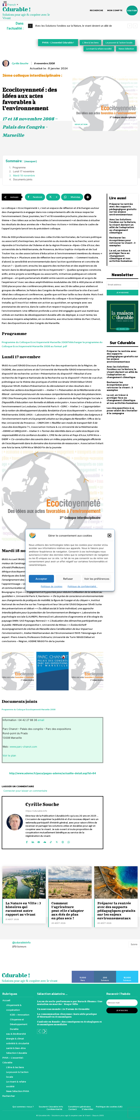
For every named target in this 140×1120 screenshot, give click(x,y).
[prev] (130, 26)
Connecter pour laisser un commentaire (25, 790)
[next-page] (45, 1031)
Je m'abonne (122, 292)
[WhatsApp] (68, 841)
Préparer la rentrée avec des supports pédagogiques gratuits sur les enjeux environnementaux (122, 209)
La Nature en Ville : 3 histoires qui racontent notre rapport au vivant (23, 908)
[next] (135, 26)
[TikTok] (51, 841)
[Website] (62, 841)
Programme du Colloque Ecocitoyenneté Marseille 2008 (35, 342)
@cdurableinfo (21, 942)
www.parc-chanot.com (23, 746)
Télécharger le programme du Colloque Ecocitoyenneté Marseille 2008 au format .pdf (52, 344)
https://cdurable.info (36, 810)
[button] (109, 535)
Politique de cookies (51, 586)
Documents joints (22, 179)
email (41, 720)
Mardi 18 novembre (24, 175)
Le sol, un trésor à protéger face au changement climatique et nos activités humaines (120, 256)
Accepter (41, 578)
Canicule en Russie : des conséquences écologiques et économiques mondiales (69, 1023)
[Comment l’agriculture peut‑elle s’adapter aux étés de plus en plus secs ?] (70, 882)
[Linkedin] (32, 841)
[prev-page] (39, 1031)
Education (81, 124)
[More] (87, 197)
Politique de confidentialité (82, 586)
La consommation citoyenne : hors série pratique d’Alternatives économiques (67, 1015)
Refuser (68, 578)
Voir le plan (9, 755)
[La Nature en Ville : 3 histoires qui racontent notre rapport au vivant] (24, 882)
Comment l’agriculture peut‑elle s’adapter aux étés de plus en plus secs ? (67, 910)
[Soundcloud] (44, 841)
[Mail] (38, 841)
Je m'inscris (122, 1010)
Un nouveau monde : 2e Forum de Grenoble (63, 1008)
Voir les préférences (96, 578)
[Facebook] (26, 841)
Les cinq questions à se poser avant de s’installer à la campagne (122, 410)
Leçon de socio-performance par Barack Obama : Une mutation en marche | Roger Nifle (69, 1002)
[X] (56, 841)
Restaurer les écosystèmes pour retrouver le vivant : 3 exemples (122, 241)
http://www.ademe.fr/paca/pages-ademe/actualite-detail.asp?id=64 (52, 773)
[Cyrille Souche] (6, 63)
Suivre (134, 944)
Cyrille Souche (20, 63)
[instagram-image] (9, 961)
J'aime (83, 972)
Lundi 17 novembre (23, 171)
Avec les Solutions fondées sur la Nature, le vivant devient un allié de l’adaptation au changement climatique (122, 226)
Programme (19, 167)
